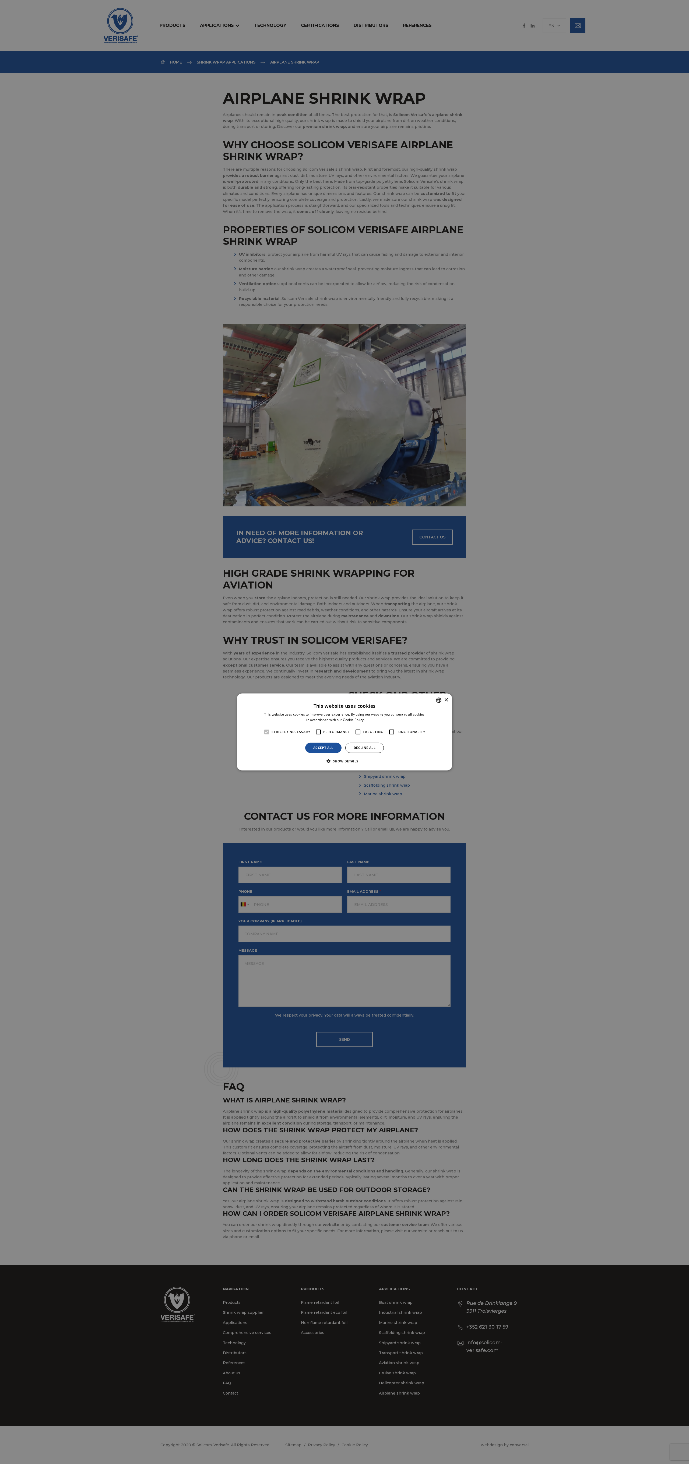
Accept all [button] (323, 747)
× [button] (446, 700)
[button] (344, 761)
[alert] (344, 732)
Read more (374, 719)
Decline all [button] (364, 747)
